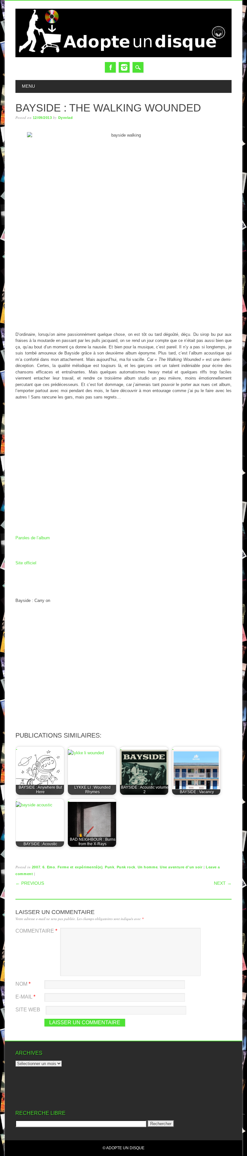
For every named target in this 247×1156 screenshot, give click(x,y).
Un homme (148, 867)
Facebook (110, 67)
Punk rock (126, 867)
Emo (51, 867)
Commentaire (36, 931)
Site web (27, 1009)
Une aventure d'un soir (181, 867)
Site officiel (25, 562)
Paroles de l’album (32, 537)
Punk (109, 867)
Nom (23, 984)
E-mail (25, 996)
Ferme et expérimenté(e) (80, 867)
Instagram (124, 67)
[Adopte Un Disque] (123, 55)
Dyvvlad (65, 118)
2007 (36, 867)
